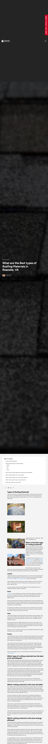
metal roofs (32, 559)
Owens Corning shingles (21, 578)
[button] (45, 41)
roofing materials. (10, 653)
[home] (5, 41)
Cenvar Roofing (10, 578)
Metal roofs (10, 593)
